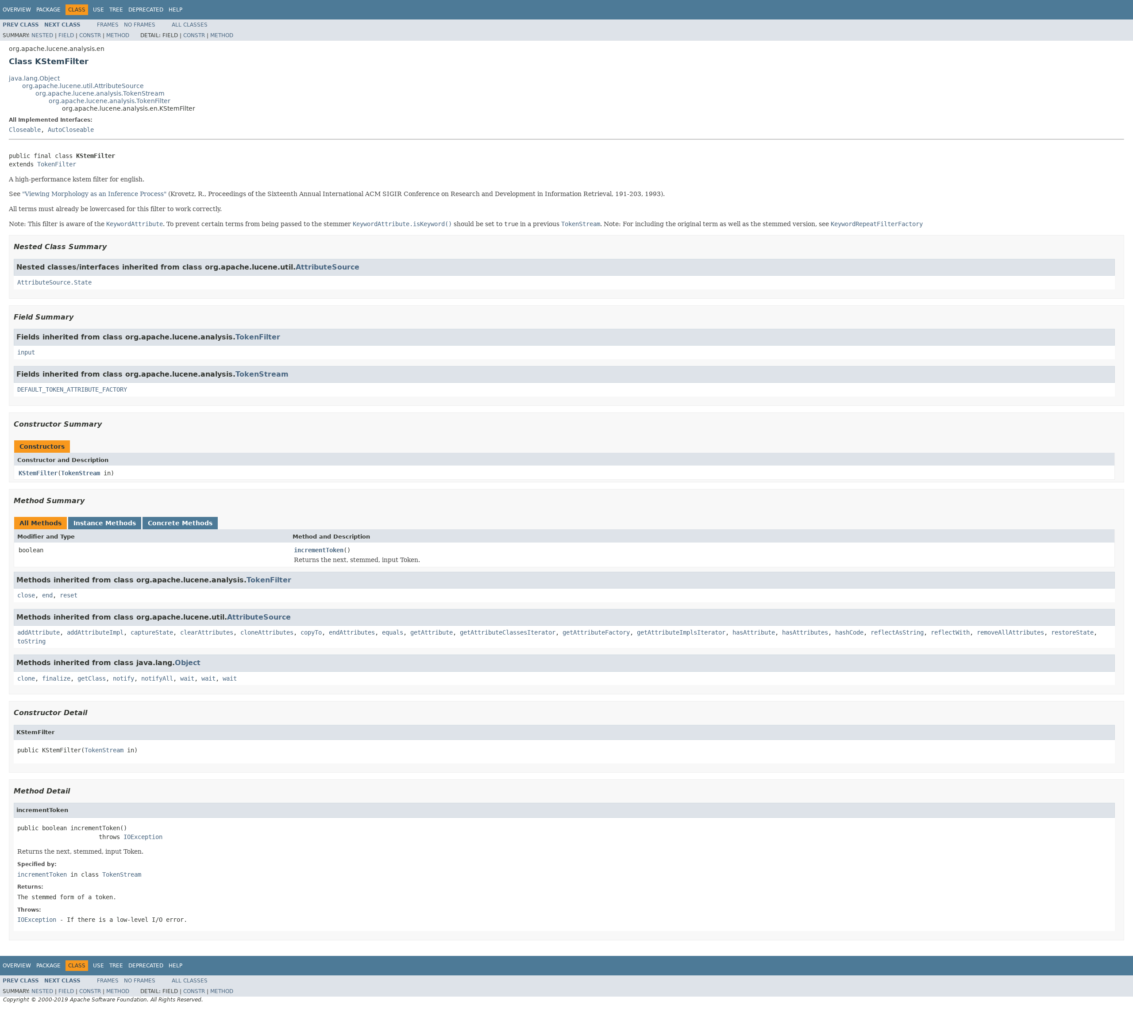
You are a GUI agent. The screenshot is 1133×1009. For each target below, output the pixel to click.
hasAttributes (805, 632)
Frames (108, 25)
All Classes (190, 25)
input (26, 352)
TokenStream (262, 374)
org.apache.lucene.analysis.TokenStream (100, 93)
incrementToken (318, 550)
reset (68, 595)
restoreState (1072, 632)
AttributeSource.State (54, 282)
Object (187, 663)
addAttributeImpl (95, 632)
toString (31, 641)
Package (48, 10)
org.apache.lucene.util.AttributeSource (83, 85)
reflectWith (950, 632)
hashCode (849, 632)
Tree (116, 10)
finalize (56, 678)
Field (66, 35)
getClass (91, 678)
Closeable (25, 129)
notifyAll (157, 678)
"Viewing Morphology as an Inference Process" (94, 193)
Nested (42, 35)
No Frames (139, 25)
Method (117, 35)
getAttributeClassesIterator (507, 632)
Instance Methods (104, 523)
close (26, 595)
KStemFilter (38, 473)
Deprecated (145, 10)
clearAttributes (206, 632)
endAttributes (352, 632)
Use (98, 10)
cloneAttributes (266, 632)
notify (123, 678)
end (47, 595)
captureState (152, 632)
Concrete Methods (180, 523)
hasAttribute (753, 632)
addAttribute (38, 632)
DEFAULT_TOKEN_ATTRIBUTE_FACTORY (72, 389)
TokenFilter (56, 164)
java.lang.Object (34, 78)
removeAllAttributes (1010, 632)
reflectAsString (897, 632)
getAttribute (431, 632)
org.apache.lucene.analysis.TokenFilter (109, 100)
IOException (142, 836)
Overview (17, 10)
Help (175, 10)
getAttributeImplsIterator (681, 632)
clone (26, 678)
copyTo (311, 632)
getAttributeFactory (596, 632)
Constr (90, 35)
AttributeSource (327, 267)
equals (392, 632)
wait (187, 678)
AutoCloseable (71, 129)
